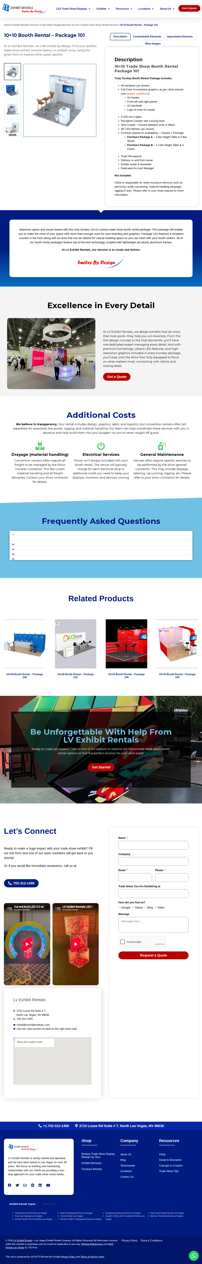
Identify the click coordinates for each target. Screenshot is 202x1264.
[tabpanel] (101, 1217)
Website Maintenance (92, 1244)
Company (124, 854)
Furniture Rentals (92, 1169)
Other (160, 907)
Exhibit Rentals (20, 25)
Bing (150, 907)
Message (123, 914)
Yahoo (139, 907)
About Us (165, 8)
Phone (159, 870)
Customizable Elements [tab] (147, 36)
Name (122, 838)
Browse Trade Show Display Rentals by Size (55, 25)
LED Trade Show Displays (71, 8)
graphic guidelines (137, 93)
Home (7, 25)
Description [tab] (120, 36)
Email (122, 870)
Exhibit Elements (91, 1163)
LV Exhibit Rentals (23, 1240)
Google (125, 907)
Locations (144, 8)
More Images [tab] (153, 43)
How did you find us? (131, 902)
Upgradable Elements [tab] (180, 36)
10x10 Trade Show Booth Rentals (100, 25)
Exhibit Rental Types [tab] (22, 1203)
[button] (101, 533)
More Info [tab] (49, 1203)
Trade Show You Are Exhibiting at (139, 886)
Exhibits (101, 8)
